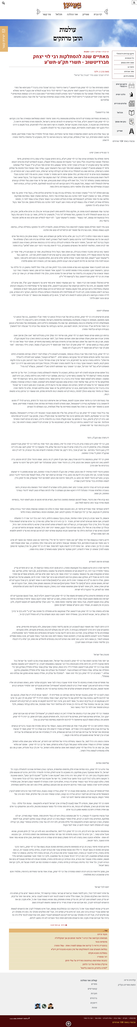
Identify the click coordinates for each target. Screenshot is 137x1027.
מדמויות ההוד (101, 941)
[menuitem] (97, 14)
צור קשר (47, 14)
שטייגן (86, 14)
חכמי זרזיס (102, 934)
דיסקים (93, 1002)
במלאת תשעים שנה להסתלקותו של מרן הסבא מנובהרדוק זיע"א (79, 949)
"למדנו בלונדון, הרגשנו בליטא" (94, 968)
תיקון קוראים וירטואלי (125, 53)
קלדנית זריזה (130, 980)
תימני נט (131, 67)
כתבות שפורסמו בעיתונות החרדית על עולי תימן (86, 960)
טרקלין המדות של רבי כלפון (95, 964)
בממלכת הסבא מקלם (97, 953)
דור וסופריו (102, 956)
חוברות (94, 993)
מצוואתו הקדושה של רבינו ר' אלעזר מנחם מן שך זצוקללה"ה (81, 938)
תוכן (92, 51)
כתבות (86, 51)
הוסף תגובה (54, 925)
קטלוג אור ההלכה (88, 980)
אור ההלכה (72, 14)
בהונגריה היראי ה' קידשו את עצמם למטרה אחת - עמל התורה (80, 945)
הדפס (63, 925)
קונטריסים (92, 988)
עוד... (105, 930)
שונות (94, 1007)
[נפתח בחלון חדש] (50, 1006)
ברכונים (93, 998)
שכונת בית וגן (129, 76)
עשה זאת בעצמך (127, 62)
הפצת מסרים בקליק (127, 984)
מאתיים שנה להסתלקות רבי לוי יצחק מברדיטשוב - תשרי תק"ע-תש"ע (71, 59)
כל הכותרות (129, 58)
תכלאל (59, 14)
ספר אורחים (129, 71)
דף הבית (98, 14)
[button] (3, 3)
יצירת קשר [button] (3, 41)
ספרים (94, 984)
